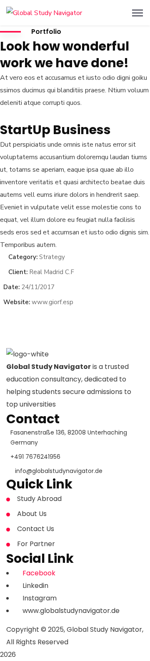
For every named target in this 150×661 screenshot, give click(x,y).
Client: (18, 272)
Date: (11, 287)
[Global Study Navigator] (44, 12)
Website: (16, 302)
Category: (23, 257)
